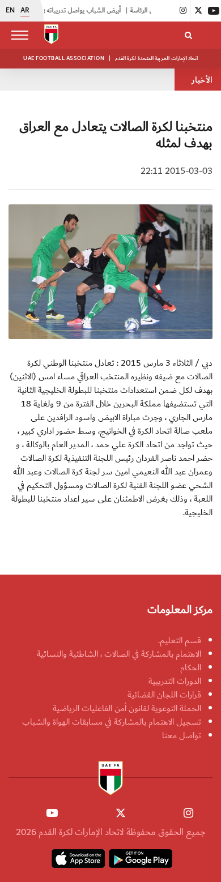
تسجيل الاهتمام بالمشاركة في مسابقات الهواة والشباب (111, 721)
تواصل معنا (181, 735)
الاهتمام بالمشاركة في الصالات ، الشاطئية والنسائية (119, 653)
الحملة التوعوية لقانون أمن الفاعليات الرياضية (127, 708)
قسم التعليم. (179, 640)
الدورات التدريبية (174, 681)
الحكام (190, 667)
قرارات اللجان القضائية (164, 694)
